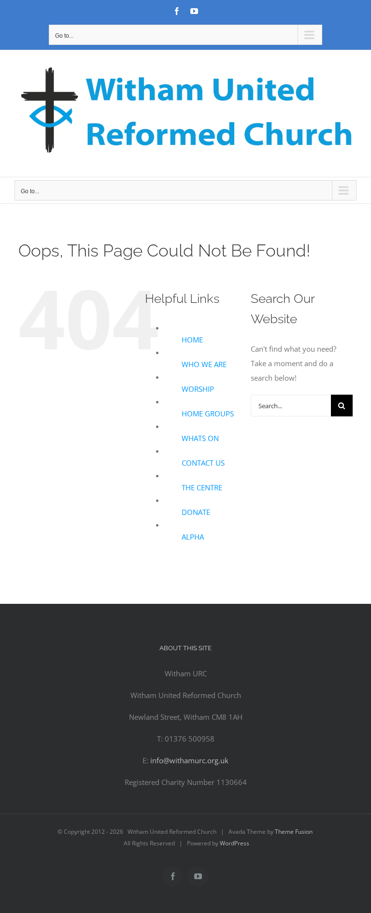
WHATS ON (200, 438)
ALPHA (193, 537)
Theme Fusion (294, 831)
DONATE (196, 512)
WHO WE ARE (204, 364)
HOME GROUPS (208, 413)
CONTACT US (203, 463)
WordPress (234, 843)
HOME (192, 339)
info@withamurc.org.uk (189, 760)
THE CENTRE (202, 487)
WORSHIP (198, 389)
